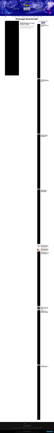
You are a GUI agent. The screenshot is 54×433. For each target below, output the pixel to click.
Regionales (19, 16)
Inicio (12, 16)
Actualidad (34, 16)
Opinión (41, 16)
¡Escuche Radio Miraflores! (50, 431)
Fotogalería (37, 16)
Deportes (31, 16)
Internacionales (23, 16)
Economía (27, 16)
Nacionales (15, 16)
